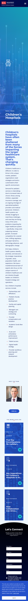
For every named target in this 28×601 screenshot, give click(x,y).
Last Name (8, 552)
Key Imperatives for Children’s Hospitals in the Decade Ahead (13, 476)
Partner (14, 396)
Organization (9, 564)
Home (7, 111)
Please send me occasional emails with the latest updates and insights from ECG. (14, 578)
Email (7, 570)
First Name (9, 546)
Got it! (14, 598)
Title (7, 558)
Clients (12, 111)
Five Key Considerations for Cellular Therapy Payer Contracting (13, 444)
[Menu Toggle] (25, 3)
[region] (14, 591)
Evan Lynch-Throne (14, 393)
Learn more (16, 593)
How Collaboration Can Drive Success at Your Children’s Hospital (13, 512)
